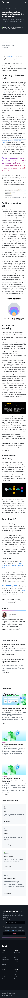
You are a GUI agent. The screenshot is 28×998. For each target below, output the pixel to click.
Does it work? (9, 519)
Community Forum (6, 974)
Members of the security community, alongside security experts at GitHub (14, 140)
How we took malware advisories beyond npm (12, 745)
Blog (7, 2)
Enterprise (4, 957)
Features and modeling (8, 327)
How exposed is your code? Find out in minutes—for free (13, 645)
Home (3, 8)
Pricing (3, 961)
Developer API (17, 952)
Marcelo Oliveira (5, 672)
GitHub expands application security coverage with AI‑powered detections (13, 661)
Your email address (7, 919)
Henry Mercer (10, 565)
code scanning (9, 56)
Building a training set (11, 204)
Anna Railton (18, 565)
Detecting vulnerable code (13, 77)
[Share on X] (6, 51)
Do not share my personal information (9, 993)
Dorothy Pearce (5, 654)
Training (3, 976)
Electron (16, 959)
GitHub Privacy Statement (13, 930)
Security (8, 8)
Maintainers (4, 706)
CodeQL (4, 93)
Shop (15, 981)
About (15, 971)
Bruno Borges (5, 794)
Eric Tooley (12, 654)
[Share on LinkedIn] (12, 51)
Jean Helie (4, 565)
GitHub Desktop (17, 961)
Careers (15, 976)
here (15, 67)
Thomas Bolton (19, 563)
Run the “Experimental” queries (9, 585)
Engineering (4, 776)
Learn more (7, 866)
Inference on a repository (9, 457)
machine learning (11, 602)
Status (3, 978)
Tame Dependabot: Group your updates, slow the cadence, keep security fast (12, 780)
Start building (7, 845)
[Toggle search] (22, 2)
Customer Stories (5, 959)
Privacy (15, 992)
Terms (11, 992)
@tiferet (10, 42)
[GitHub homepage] (3, 2)
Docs (3, 971)
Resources (4, 964)
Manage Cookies (21, 992)
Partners (16, 955)
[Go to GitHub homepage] (4, 946)
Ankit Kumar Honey (6, 757)
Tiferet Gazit (4, 42)
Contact (3, 981)
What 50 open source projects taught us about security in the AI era (14, 709)
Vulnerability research (16, 8)
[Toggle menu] (25, 2)
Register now (7, 893)
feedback (23, 590)
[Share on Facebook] (9, 51)
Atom (15, 957)
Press (15, 978)
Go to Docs (7, 821)
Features (3, 952)
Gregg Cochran (5, 723)
